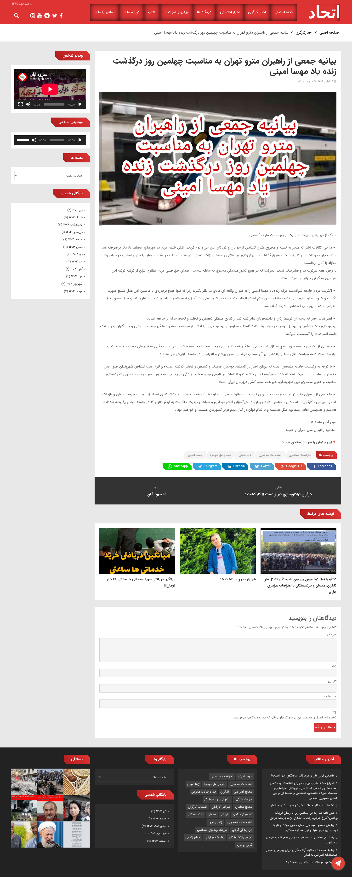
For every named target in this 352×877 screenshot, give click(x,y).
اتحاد (324, 12)
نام (334, 666)
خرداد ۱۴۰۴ (76, 217)
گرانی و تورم (244, 844)
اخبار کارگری (257, 12)
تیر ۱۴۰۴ (77, 210)
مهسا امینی (195, 454)
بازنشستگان (195, 814)
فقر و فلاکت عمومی (203, 791)
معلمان (212, 814)
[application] (50, 89)
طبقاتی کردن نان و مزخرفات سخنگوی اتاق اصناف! (302, 775)
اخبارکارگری (303, 33)
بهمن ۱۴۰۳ (76, 246)
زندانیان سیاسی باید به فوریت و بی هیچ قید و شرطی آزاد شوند (302, 840)
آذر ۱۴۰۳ (77, 261)
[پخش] (80, 104)
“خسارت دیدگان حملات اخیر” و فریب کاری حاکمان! (301, 805)
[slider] (23, 139)
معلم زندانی (192, 837)
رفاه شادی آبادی (214, 837)
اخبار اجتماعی (229, 12)
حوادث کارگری (243, 799)
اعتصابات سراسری (270, 454)
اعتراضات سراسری (300, 454)
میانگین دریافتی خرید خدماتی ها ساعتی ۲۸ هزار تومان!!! (141, 582)
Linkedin (239, 466)
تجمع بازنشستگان (240, 837)
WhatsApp (180, 466)
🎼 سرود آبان (157, 494)
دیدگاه (331, 635)
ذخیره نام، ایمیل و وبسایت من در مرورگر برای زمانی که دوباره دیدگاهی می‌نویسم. (284, 717)
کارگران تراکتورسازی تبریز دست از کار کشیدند (278, 494)
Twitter (265, 466)
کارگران (224, 791)
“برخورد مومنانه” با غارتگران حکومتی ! (310, 862)
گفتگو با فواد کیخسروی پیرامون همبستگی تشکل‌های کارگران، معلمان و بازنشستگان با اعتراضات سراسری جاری (299, 585)
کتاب (151, 12)
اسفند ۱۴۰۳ (75, 239)
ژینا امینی (245, 454)
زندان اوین (215, 822)
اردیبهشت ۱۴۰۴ (73, 224)
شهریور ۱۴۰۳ (74, 283)
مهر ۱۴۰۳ (77, 276)
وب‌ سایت (330, 696)
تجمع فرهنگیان (242, 814)
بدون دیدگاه (305, 81)
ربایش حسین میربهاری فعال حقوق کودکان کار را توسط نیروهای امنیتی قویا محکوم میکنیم (305, 828)
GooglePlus (294, 466)
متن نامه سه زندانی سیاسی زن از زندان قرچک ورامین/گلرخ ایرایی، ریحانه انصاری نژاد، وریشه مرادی (304, 815)
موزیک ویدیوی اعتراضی (212, 829)
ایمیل (332, 681)
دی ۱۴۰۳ (77, 254)
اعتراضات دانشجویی (239, 822)
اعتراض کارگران (221, 806)
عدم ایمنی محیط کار (217, 799)
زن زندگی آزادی (242, 829)
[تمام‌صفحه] (20, 104)
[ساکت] (28, 104)
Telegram (210, 466)
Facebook (325, 466)
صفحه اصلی (283, 12)
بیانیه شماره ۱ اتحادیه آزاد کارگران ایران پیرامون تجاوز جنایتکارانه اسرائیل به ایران (302, 852)
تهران (224, 814)
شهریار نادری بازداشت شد (238, 579)
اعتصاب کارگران (197, 806)
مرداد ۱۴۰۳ (76, 291)
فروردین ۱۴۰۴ (74, 232)
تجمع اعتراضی (243, 791)
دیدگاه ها (204, 12)
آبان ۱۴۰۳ (76, 269)
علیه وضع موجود (220, 454)
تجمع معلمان (243, 806)
